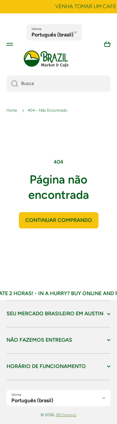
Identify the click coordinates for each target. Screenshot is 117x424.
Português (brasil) (52, 35)
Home (11, 110)
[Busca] (12, 83)
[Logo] (46, 59)
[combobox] (58, 83)
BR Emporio (66, 415)
